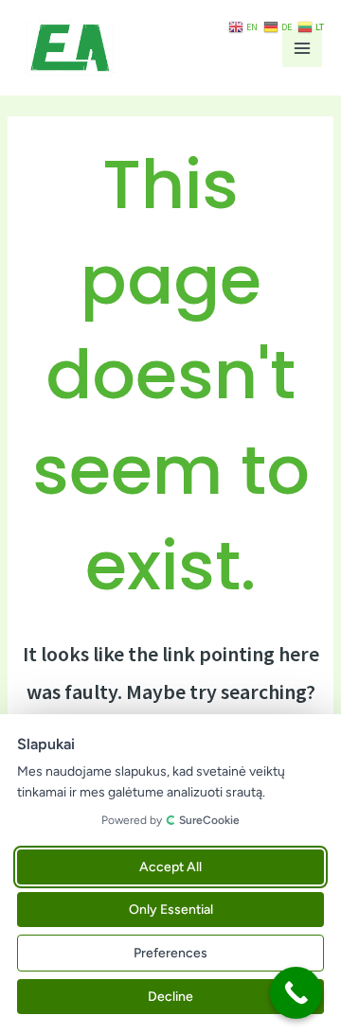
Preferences (170, 953)
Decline (170, 997)
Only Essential (171, 910)
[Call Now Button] (296, 993)
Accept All (170, 867)
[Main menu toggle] (302, 48)
